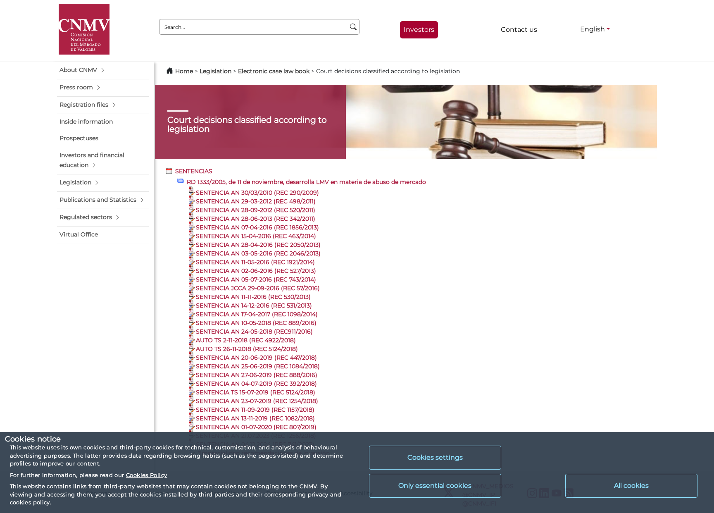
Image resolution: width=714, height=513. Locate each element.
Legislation (215, 71)
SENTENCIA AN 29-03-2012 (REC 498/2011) (256, 201)
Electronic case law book (273, 71)
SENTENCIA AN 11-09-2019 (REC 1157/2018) (255, 409)
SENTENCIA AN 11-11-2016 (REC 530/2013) (253, 297)
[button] (103, 70)
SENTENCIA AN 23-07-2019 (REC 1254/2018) (257, 401)
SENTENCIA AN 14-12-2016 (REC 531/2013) (254, 305)
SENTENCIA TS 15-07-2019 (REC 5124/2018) (255, 392)
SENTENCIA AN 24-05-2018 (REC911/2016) (254, 331)
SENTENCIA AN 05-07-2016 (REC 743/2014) (256, 279)
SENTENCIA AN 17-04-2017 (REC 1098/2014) (257, 314)
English (592, 29)
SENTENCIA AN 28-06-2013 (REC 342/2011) (255, 218)
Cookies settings (435, 457)
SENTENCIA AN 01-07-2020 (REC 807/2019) (256, 427)
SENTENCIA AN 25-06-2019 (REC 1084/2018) (258, 366)
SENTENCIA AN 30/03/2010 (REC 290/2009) (257, 192)
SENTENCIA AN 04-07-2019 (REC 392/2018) (256, 383)
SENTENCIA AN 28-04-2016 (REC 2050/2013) (258, 244)
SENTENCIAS (193, 171)
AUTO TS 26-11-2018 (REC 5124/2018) (247, 349)
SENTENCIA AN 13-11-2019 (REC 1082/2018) (255, 418)
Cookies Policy (146, 475)
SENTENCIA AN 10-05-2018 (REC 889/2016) (256, 323)
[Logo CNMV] (84, 29)
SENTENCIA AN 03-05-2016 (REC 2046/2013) (258, 253)
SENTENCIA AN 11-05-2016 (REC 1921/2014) (255, 262)
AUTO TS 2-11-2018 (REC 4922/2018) (246, 340)
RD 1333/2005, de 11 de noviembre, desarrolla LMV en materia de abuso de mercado (306, 182)
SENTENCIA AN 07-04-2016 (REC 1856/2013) (257, 227)
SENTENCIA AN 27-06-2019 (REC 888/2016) (256, 375)
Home (184, 71)
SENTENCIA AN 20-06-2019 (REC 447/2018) (256, 357)
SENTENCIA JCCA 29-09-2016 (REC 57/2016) (258, 288)
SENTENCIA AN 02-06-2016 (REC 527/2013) (256, 270)
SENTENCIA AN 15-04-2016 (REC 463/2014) (256, 236)
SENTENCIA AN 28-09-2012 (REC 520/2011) (255, 210)
